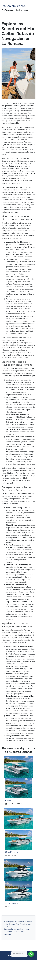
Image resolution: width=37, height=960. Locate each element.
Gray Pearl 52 (11, 852)
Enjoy (8, 800)
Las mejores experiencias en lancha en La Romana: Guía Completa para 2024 (18, 924)
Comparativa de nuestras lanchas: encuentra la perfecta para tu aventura (17, 931)
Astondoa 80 (11, 903)
